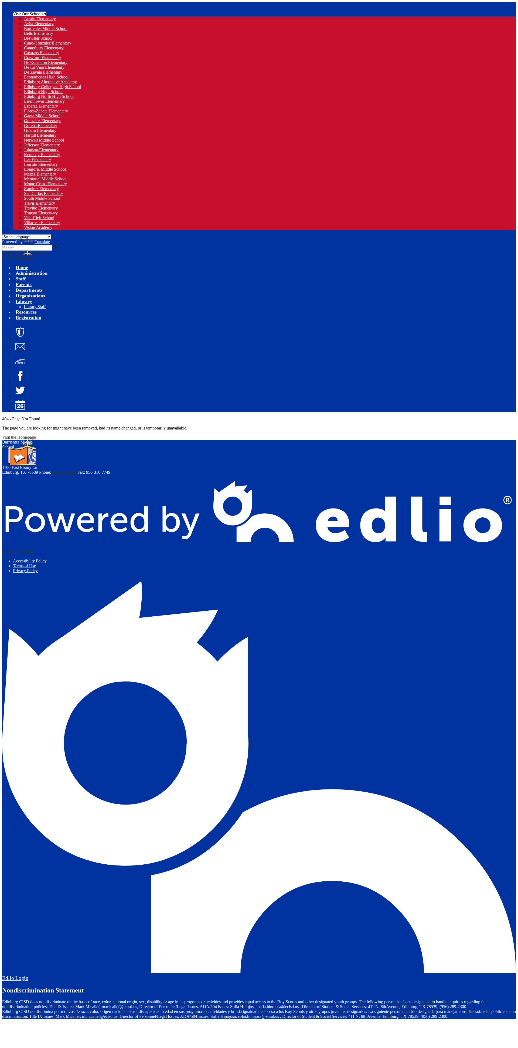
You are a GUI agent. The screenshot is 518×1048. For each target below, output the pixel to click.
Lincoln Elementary (41, 164)
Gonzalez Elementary (42, 120)
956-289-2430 (64, 472)
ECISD (20, 332)
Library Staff (35, 306)
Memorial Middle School (45, 179)
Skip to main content (19, 4)
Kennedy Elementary (42, 154)
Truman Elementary (41, 213)
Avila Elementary (39, 23)
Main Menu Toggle (18, 258)
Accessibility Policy (30, 561)
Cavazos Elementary (41, 52)
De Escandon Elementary (45, 62)
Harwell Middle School (44, 140)
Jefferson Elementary (42, 145)
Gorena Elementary (40, 125)
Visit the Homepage (19, 437)
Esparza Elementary (41, 106)
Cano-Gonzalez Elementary (47, 43)
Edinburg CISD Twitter (20, 390)
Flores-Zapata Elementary (46, 111)
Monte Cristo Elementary (45, 183)
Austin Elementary (40, 18)
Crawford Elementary (42, 57)
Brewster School (38, 38)
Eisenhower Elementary (44, 101)
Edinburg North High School (49, 96)
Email (20, 346)
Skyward (20, 361)
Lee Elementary (37, 159)
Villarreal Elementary (42, 222)
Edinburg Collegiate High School (52, 86)
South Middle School (42, 198)
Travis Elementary (39, 203)
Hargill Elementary (40, 135)
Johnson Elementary (41, 149)
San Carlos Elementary (43, 193)
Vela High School (39, 217)
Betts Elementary (38, 33)
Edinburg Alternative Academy (50, 82)
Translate (42, 241)
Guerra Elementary (40, 130)
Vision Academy (38, 227)
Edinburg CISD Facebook (20, 376)
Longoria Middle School (45, 169)
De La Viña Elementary (44, 67)
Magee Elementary (40, 174)
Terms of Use (24, 565)
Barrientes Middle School (45, 28)
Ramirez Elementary (41, 188)
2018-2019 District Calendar (20, 405)
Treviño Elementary (41, 208)
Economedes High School (46, 77)
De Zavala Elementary (43, 72)
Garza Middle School (42, 116)
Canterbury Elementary (44, 48)
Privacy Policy (25, 570)
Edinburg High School (43, 91)
